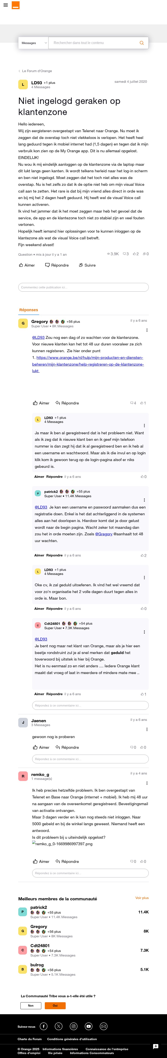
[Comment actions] (147, 330)
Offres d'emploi (29, 1053)
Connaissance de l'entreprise (107, 1049)
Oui (55, 1005)
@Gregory (103, 533)
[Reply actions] (144, 426)
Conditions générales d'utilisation (72, 1039)
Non (30, 1005)
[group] (113, 254)
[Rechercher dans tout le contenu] (142, 43)
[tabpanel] (83, 598)
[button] (39, 476)
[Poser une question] (156, 1047)
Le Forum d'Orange (37, 71)
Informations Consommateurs (92, 1053)
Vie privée (55, 1053)
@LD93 (38, 337)
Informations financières (60, 1049)
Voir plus (142, 898)
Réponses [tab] (28, 310)
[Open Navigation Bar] (6, 5)
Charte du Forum (30, 1039)
